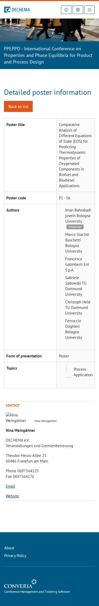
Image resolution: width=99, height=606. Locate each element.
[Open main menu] (89, 10)
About (9, 547)
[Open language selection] (78, 10)
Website (12, 496)
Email (10, 486)
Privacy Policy (15, 555)
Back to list (18, 106)
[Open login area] (66, 10)
